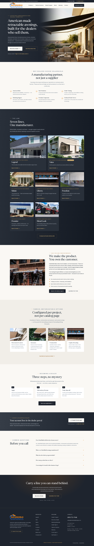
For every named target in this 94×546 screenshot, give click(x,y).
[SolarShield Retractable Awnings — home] (16, 5)
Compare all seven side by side (47, 236)
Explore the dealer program (57, 291)
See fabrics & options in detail (46, 356)
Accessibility (81, 542)
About (55, 5)
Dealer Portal (80, 1)
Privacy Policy (75, 542)
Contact (66, 5)
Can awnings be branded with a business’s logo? (47, 465)
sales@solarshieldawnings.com (74, 520)
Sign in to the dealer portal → (22, 53)
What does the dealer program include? (45, 455)
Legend (37, 517)
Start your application (46, 403)
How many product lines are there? (44, 460)
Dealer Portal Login (77, 420)
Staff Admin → (54, 534)
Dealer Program (48, 5)
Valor (37, 519)
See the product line (30, 48)
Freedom (38, 527)
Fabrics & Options (39, 5)
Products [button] (31, 5)
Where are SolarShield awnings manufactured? (47, 450)
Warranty (61, 5)
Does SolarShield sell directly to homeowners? (47, 440)
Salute (37, 522)
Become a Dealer (79, 5)
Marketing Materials (55, 522)
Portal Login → (54, 532)
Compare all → (39, 534)
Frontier (37, 529)
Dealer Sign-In (54, 524)
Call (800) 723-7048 (73, 291)
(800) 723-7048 (71, 1)
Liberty (37, 524)
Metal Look (38, 532)
